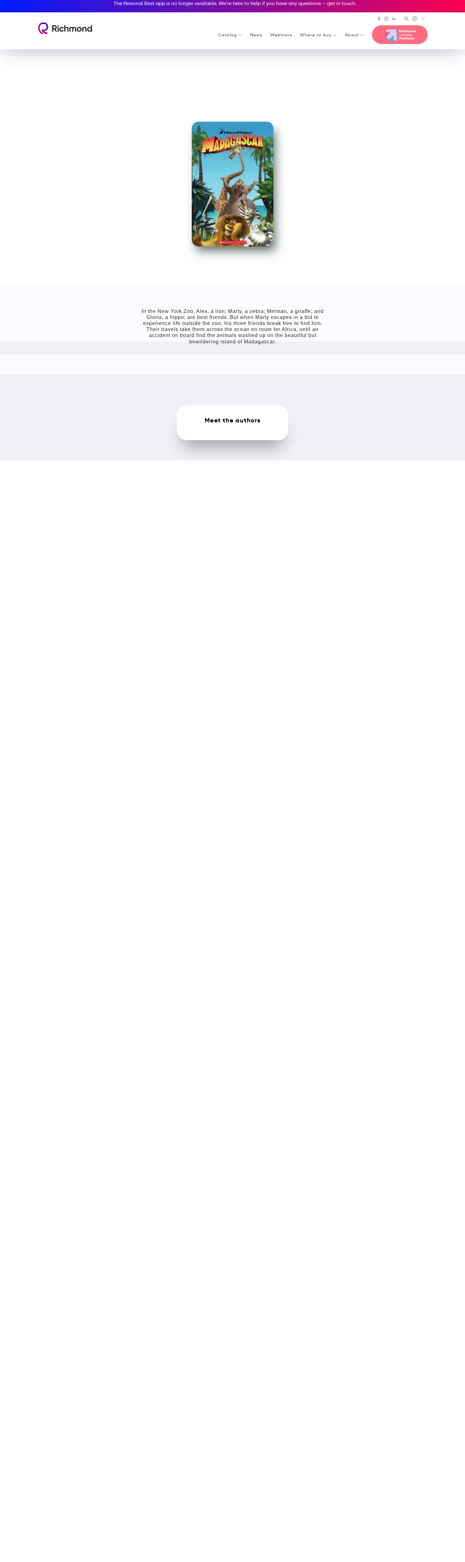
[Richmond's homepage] (65, 28)
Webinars (281, 35)
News (256, 35)
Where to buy (316, 35)
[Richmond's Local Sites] (419, 19)
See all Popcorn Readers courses (235, 64)
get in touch (341, 3)
